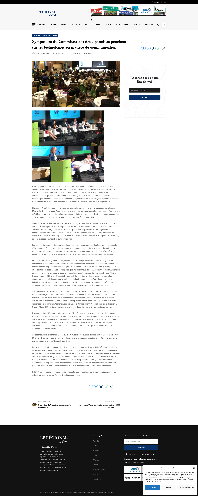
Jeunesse (64, 24)
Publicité (136, 24)
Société (108, 24)
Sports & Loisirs (122, 24)
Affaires (97, 24)
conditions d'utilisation (147, 454)
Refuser (169, 487)
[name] (44, 13)
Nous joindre (149, 24)
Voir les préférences (186, 487)
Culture (53, 24)
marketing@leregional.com (147, 459)
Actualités (41, 24)
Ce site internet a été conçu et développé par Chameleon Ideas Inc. (89, 493)
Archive (96, 474)
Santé (87, 24)
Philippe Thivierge (42, 53)
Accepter (152, 487)
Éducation (76, 24)
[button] (194, 468)
